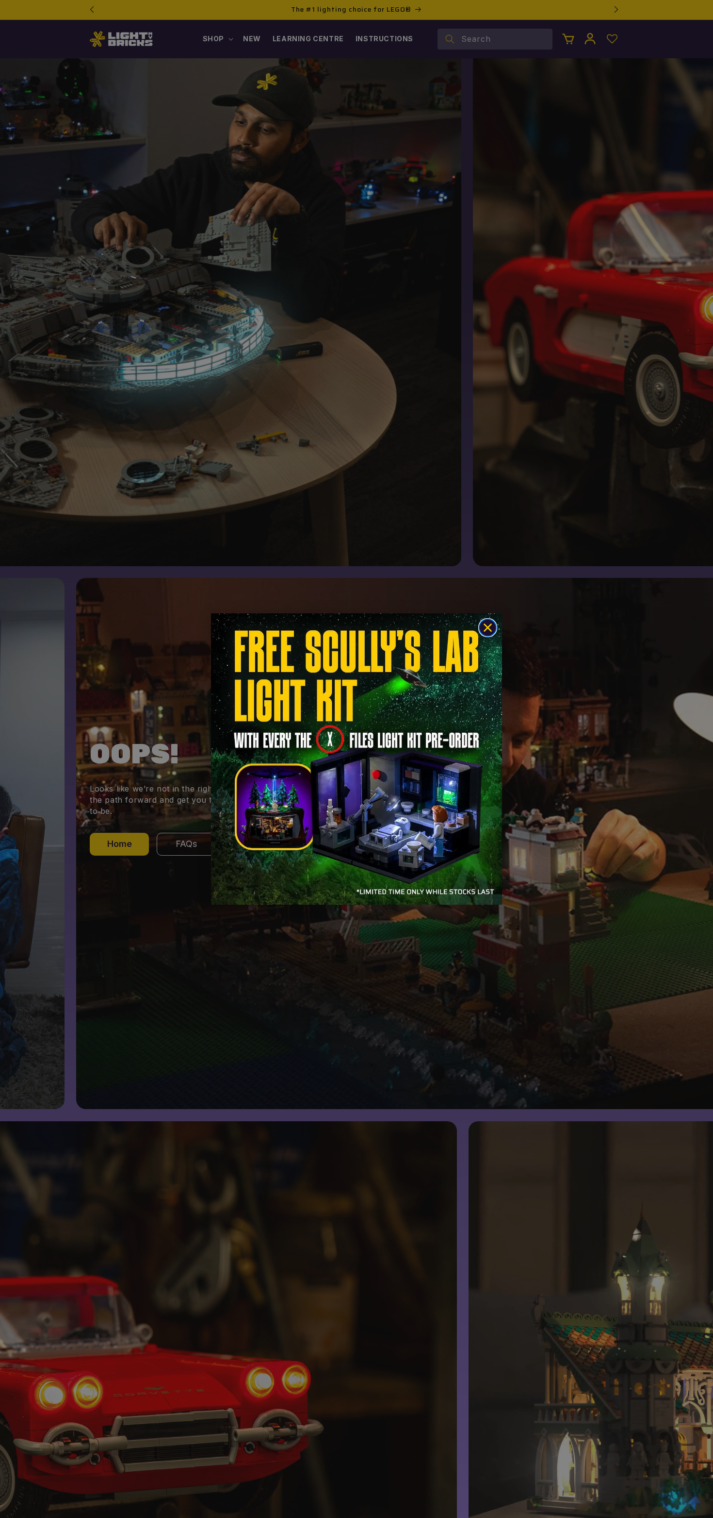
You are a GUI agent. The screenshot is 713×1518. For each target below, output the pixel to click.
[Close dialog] (487, 627)
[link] (356, 758)
